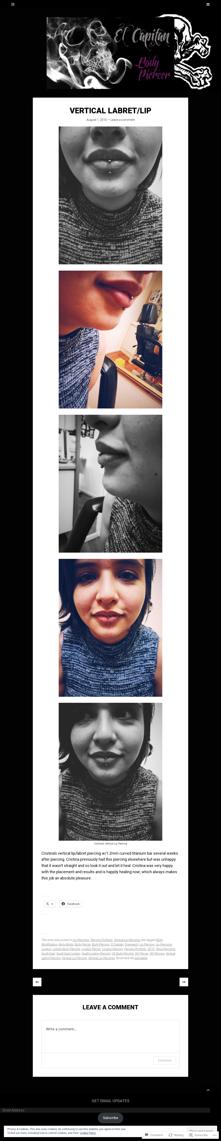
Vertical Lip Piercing (74, 958)
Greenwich (131, 944)
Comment (164, 1060)
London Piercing (112, 949)
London (46, 949)
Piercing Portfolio (101, 940)
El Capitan (117, 944)
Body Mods (66, 944)
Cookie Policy (88, 1133)
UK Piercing (157, 953)
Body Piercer (83, 944)
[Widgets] (208, 1089)
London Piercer (91, 949)
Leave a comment (122, 120)
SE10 (151, 949)
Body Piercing (100, 944)
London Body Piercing (66, 949)
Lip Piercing (146, 944)
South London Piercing (96, 953)
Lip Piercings (81, 940)
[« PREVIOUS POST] (37, 982)
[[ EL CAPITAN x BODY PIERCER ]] (110, 53)
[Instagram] (13, 4)
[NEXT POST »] (184, 982)
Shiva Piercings (165, 949)
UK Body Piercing (123, 953)
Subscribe (110, 1118)
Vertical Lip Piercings (127, 940)
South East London (68, 953)
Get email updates (110, 1101)
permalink (141, 958)
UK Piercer (141, 953)
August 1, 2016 (97, 120)
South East (48, 953)
